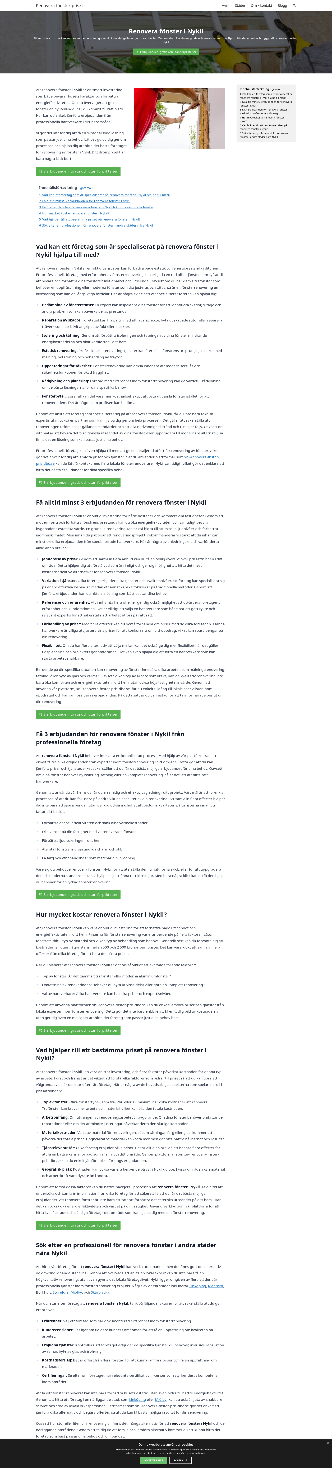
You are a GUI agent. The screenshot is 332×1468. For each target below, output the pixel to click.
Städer (240, 5)
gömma (85, 188)
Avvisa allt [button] (180, 1460)
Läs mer (202, 1453)
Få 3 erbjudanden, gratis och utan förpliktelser (166, 52)
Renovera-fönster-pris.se (60, 5)
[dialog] (166, 1453)
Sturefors (61, 1292)
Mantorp (215, 1285)
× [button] (328, 1443)
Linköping (197, 1285)
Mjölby (76, 1292)
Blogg (282, 5)
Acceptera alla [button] (153, 1460)
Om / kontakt (261, 5)
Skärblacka (100, 1292)
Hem (225, 5)
